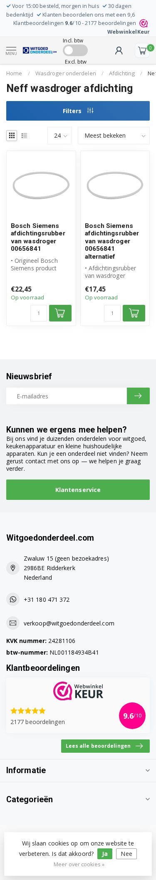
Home (14, 73)
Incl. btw (73, 40)
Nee (126, 854)
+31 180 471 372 (47, 599)
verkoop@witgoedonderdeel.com (69, 623)
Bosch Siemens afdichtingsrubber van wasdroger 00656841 (38, 237)
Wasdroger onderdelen (65, 73)
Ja (105, 854)
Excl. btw (76, 61)
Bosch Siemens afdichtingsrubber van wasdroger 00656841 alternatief (112, 241)
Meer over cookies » (79, 864)
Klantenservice (78, 490)
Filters (73, 111)
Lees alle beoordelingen (98, 745)
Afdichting (122, 73)
